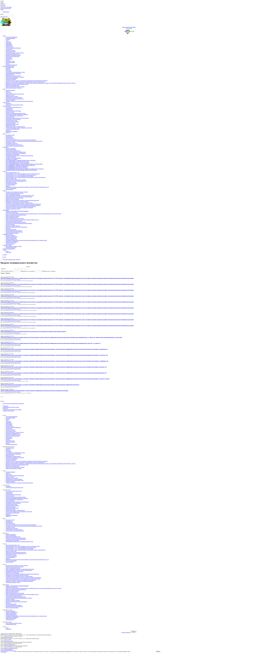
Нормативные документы (12, 143)
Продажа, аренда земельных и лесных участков (17, 191)
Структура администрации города (14, 107)
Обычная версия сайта (6, 8)
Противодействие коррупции (12, 56)
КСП (4, 133)
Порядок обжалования (11, 149)
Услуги (4, 171)
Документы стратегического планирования (16, 153)
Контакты (8, 130)
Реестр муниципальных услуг (13, 172)
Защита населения (10, 116)
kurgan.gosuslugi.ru (8, 649)
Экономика (8, 43)
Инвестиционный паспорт (12, 217)
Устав (7, 40)
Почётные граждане (10, 50)
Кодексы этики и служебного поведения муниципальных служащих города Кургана (25, 81)
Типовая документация (8, 410)
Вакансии (8, 68)
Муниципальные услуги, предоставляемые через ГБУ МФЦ (19, 176)
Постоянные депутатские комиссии (14, 97)
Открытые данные (7, 245)
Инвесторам (6, 210)
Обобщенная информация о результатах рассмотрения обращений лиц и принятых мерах (26, 240)
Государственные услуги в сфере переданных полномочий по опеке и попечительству (26, 177)
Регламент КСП (9, 137)
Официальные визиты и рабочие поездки (15, 126)
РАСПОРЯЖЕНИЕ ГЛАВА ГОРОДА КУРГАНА (17, 166)
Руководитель (9, 136)
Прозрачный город (10, 61)
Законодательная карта (11, 242)
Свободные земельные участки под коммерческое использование (21, 206)
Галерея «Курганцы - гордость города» (15, 52)
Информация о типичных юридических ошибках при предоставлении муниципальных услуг (27, 187)
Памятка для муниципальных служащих (15, 86)
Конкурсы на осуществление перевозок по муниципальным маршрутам (22, 200)
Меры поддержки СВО (11, 178)
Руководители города (11, 51)
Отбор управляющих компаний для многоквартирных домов (20, 195)
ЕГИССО (8, 132)
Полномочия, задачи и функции (13, 119)
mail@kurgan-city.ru (8, 637)
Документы (6, 147)
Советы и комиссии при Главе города (14, 104)
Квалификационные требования (13, 73)
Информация (6, 11)
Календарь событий (10, 62)
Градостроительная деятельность (13, 48)
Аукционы (5, 406)
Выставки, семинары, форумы (13, 225)
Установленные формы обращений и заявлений (17, 114)
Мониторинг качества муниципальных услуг (16, 181)
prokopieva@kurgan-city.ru (9, 644)
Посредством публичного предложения (12, 279)
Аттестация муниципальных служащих (15, 77)
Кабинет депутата (10, 95)
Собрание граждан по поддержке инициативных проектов (19, 101)
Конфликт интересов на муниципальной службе (17, 84)
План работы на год (10, 138)
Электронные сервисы (11, 182)
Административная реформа (12, 121)
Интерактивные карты (11, 247)
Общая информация (10, 38)
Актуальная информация (11, 37)
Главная (5, 254)
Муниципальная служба (8, 66)
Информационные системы (12, 124)
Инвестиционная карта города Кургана (15, 218)
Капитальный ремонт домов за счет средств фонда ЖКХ (19, 196)
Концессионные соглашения (12, 199)
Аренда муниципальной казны (13, 194)
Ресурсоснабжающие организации (14, 230)
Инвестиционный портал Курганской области (16, 227)
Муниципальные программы (12, 154)
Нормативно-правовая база (12, 241)
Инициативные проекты (11, 64)
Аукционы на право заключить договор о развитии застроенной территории (23, 204)
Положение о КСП (10, 135)
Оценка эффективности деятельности (14, 115)
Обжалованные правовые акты (13, 150)
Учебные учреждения (11, 79)
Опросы (8, 63)
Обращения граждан (8, 234)
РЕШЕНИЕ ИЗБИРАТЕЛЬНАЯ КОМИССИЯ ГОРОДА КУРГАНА (21, 170)
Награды (8, 60)
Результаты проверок (11, 123)
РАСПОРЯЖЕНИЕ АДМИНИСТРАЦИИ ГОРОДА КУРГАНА (20, 165)
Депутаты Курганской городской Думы (15, 93)
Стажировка (9, 71)
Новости (8, 91)
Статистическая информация (12, 129)
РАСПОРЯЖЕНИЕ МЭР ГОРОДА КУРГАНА (16, 167)
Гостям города (9, 49)
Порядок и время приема (11, 236)
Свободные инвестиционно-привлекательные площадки (19, 223)
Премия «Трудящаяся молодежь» (13, 55)
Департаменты (9, 109)
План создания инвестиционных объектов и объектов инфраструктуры (22, 219)
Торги (4, 190)
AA (1, 4)
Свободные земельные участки (13, 208)
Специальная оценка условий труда (14, 144)
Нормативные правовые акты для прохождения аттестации (19, 155)
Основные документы (11, 156)
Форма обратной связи (11, 229)
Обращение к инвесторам (12, 212)
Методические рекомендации (12, 85)
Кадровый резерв (10, 67)
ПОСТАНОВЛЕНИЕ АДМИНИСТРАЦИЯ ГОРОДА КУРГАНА (21, 160)
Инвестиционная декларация (12, 216)
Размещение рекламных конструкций (14, 198)
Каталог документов (10, 148)
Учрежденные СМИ (10, 125)
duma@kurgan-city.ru (8, 641)
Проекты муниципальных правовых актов (15, 113)
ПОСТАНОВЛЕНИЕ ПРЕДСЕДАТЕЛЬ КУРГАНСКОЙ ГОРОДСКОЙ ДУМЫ (24, 164)
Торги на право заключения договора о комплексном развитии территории (23, 205)
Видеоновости (9, 58)
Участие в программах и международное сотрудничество (19, 127)
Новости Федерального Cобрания (13, 87)
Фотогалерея (9, 57)
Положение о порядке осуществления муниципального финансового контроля (24, 141)
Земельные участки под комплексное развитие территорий (19, 207)
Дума (4, 89)
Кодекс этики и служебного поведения (15, 145)
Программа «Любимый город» (13, 54)
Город (4, 35)
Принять (158, 651)
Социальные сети (10, 243)
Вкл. (8, 7)
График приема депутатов (12, 96)
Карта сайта (8, 252)
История (8, 39)
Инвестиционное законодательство (14, 220)
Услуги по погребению (11, 188)
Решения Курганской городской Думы (15, 98)
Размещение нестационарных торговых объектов (17, 201)
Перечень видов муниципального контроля (16, 179)
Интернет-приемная (10, 100)
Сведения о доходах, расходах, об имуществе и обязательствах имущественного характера (26, 80)
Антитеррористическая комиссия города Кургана (17, 118)
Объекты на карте (10, 112)
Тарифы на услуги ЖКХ (11, 159)
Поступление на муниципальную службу (15, 72)
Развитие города (9, 46)
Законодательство (10, 74)
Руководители (9, 108)
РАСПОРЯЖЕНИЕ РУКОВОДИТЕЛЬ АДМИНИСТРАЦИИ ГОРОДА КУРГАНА (25, 168)
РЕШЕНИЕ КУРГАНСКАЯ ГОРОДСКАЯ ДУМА (17, 161)
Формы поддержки (10, 224)
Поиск (4, 250)
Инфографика (9, 44)
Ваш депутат (9, 92)
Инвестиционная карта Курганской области (16, 214)
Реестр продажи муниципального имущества (13, 403)
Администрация (7, 106)
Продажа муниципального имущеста (11, 259)
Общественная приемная (11, 131)
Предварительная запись (11, 183)
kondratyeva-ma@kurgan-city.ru (10, 648)
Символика (8, 41)
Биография (8, 103)
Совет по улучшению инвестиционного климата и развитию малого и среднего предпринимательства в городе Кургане (33, 213)
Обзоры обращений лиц (11, 239)
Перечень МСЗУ (10, 189)
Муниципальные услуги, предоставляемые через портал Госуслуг (21, 175)
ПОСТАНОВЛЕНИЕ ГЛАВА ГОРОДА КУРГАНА (17, 162)
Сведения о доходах (10, 142)
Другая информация (10, 184)
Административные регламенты (13, 158)
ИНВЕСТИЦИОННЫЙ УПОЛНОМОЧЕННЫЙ (17, 211)
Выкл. (10, 7)
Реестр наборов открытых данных (14, 246)
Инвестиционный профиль (12, 233)
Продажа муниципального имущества (14, 193)
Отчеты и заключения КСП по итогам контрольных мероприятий (21, 139)
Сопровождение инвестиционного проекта (16, 222)
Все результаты (4, 16)
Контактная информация (11, 78)
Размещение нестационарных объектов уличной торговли (19, 202)
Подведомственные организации (13, 110)
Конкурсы (8, 69)
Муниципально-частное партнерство (14, 231)
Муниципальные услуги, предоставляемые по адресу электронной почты (23, 173)
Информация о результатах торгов (11, 407)
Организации (9, 45)
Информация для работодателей (13, 75)
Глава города (6, 102)
